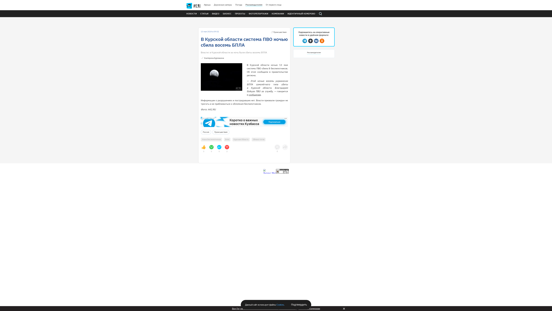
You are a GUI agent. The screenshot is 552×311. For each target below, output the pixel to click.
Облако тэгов (258, 139)
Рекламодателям (254, 4)
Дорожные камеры (223, 4)
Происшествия (220, 132)
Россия (206, 132)
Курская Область (241, 139)
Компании (278, 13)
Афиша (207, 4)
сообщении (255, 94)
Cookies (280, 305)
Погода (238, 4)
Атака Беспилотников (211, 139)
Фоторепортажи (258, 13)
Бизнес (227, 13)
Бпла (227, 139)
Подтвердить (299, 304)
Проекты (240, 13)
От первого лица (273, 4)
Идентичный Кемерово (301, 13)
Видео (215, 13)
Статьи (204, 13)
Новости (191, 13)
